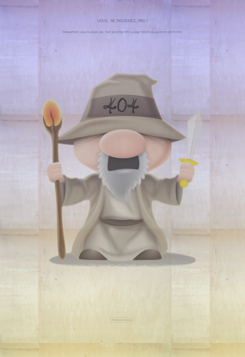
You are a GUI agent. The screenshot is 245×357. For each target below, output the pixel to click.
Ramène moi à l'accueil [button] (122, 320)
